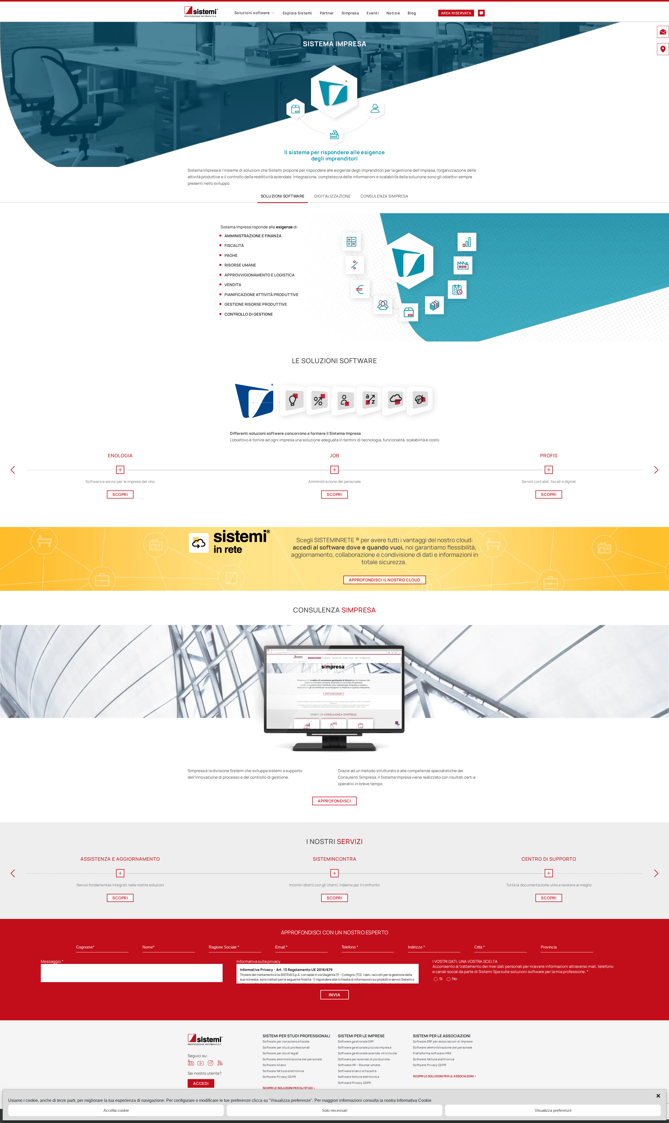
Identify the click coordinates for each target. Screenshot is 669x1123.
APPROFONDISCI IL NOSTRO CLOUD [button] (384, 580)
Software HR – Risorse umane (359, 1065)
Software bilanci (274, 1065)
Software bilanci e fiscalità (357, 1071)
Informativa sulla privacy (258, 961)
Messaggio (52, 961)
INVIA (335, 995)
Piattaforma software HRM (432, 1053)
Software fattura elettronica (283, 1071)
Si (441, 978)
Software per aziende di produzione (364, 1059)
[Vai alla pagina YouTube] (200, 1063)
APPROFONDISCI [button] (334, 801)
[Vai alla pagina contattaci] (663, 32)
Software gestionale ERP (356, 1041)
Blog (412, 12)
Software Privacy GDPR (279, 1077)
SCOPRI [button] (120, 494)
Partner (327, 12)
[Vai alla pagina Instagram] (210, 1063)
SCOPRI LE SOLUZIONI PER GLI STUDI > (289, 1088)
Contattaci (481, 13)
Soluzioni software (252, 12)
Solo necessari (334, 1110)
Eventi (373, 12)
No (454, 978)
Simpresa (350, 12)
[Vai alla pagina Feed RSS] (220, 1063)
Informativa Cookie (414, 1100)
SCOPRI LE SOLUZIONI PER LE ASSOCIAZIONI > (444, 1076)
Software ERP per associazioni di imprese (443, 1041)
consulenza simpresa (384, 196)
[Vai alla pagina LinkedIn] (191, 1062)
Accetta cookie (116, 1110)
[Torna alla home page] (209, 12)
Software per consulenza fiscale (286, 1041)
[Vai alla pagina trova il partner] (663, 49)
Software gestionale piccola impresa (364, 1047)
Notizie (393, 12)
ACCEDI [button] (201, 1083)
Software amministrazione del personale (292, 1059)
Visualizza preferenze (553, 1110)
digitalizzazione (332, 196)
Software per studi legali (281, 1053)
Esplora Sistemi (297, 12)
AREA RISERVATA (456, 13)
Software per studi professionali (286, 1047)
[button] (658, 1095)
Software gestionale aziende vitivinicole (367, 1053)
